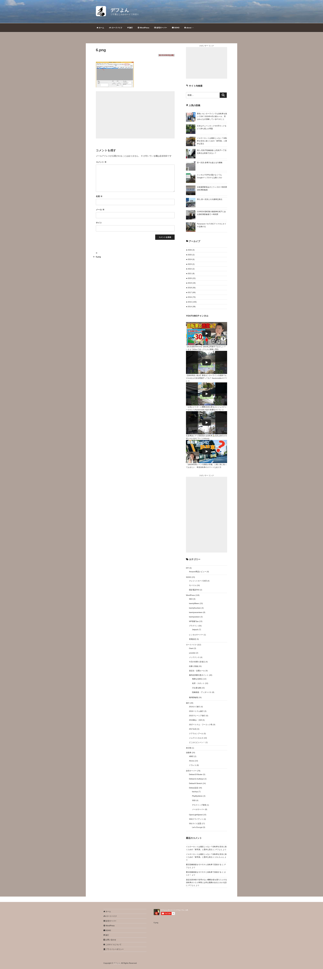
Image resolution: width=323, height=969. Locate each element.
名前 (99, 196)
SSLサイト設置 (195, 823)
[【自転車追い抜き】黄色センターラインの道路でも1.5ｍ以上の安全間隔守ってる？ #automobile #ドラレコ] (206, 362)
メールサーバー (198, 809)
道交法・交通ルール (197, 671)
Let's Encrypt (197, 827)
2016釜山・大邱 (195, 720)
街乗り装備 (193, 666)
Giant (191, 648)
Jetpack (195, 629)
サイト (99, 223)
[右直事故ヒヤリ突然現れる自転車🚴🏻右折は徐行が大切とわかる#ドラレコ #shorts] (206, 422)
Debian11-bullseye (196, 779)
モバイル (192, 585)
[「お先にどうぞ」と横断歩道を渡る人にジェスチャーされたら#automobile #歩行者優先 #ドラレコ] (206, 393)
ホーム (101, 28)
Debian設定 (193, 788)
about (188, 28)
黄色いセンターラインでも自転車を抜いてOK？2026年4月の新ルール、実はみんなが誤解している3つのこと (212, 116)
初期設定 (192, 639)
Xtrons (191, 761)
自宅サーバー (161, 28)
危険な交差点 (197, 679)
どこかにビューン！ (197, 742)
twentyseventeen (196, 612)
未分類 (188, 748)
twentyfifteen (194, 603)
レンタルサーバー (196, 635)
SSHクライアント (196, 819)
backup (195, 792)
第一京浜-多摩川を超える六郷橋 (209, 163)
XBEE (191, 756)
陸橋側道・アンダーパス (201, 692)
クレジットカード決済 (198, 581)
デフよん (120, 10)
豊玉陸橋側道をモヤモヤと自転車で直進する (203, 864)
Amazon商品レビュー (197, 572)
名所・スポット (198, 683)
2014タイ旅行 (194, 707)
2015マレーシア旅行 (197, 716)
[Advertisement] (135, 114)
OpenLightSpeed (196, 815)
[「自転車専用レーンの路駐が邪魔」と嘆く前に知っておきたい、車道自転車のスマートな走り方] (206, 451)
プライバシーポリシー (114, 949)
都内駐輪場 (193, 697)
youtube (192, 653)
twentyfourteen (195, 608)
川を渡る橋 (196, 688)
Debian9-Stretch (195, 783)
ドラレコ (192, 765)
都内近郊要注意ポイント (198, 675)
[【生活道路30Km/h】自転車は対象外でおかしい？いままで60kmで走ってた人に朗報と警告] (206, 333)
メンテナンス (194, 657)
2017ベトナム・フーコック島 (200, 725)
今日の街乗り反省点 (197, 662)
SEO (191, 599)
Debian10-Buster (196, 774)
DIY (187, 568)
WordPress (144, 28)
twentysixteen (194, 617)
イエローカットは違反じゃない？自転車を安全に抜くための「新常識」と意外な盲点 (212, 141)
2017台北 (193, 729)
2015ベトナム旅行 (196, 711)
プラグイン (193, 626)
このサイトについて (113, 945)
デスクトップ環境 (199, 805)
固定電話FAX (194, 590)
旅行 (131, 28)
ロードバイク (116, 28)
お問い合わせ (110, 940)
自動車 (188, 753)
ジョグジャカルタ (196, 738)
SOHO (176, 28)
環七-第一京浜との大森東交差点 (209, 199)
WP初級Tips (194, 621)
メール (100, 209)
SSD (194, 800)
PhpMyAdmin (197, 796)
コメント (101, 162)
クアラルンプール (196, 733)
